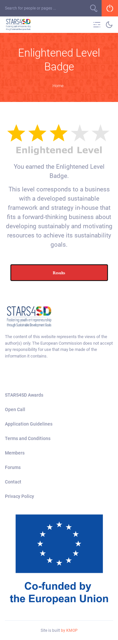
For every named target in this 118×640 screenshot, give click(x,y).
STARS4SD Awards (24, 395)
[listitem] (59, 346)
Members (15, 452)
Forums (13, 467)
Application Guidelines (28, 424)
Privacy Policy (19, 496)
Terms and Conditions (27, 438)
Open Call (15, 409)
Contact (13, 481)
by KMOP (69, 630)
